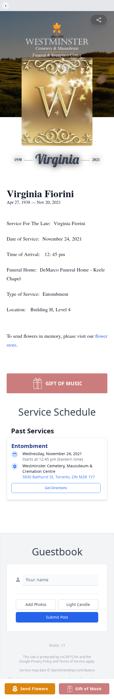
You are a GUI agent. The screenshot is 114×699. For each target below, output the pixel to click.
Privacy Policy (41, 661)
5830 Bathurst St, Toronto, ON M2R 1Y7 (58, 476)
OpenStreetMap (63, 670)
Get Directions (56, 488)
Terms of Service (72, 661)
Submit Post (57, 617)
